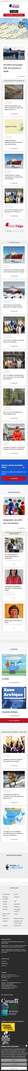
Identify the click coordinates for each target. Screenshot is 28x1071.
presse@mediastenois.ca (7, 988)
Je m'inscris (14, 478)
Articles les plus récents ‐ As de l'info (14, 732)
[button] (14, 11)
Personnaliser (14, 1064)
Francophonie (14, 492)
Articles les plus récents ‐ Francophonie (14, 533)
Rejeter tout (14, 1060)
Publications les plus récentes (14, 80)
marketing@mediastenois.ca (8, 985)
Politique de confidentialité (18, 1057)
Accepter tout (14, 1068)
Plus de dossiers (14, 720)
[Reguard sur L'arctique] (14, 867)
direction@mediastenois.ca (14, 982)
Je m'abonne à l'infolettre (14, 15)
